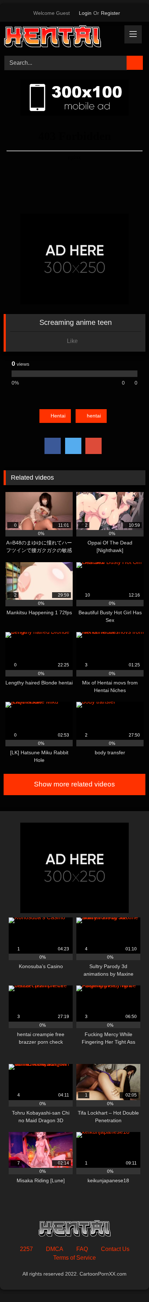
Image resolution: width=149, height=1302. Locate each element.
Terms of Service (74, 1258)
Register (110, 13)
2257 (26, 1249)
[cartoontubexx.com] (61, 37)
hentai (94, 416)
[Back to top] (127, 1280)
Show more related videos (74, 784)
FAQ (82, 1249)
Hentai (58, 416)
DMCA (54, 1249)
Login (85, 13)
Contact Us (115, 1249)
